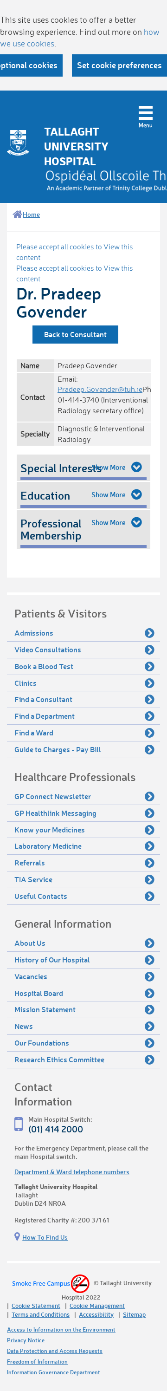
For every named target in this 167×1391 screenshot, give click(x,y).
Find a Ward (33, 732)
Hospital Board (38, 993)
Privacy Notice (26, 1340)
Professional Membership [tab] (51, 529)
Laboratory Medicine (48, 846)
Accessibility (96, 1314)
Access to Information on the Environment (61, 1329)
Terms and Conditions (41, 1314)
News (23, 1026)
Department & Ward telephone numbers (71, 1171)
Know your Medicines (49, 829)
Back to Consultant (75, 334)
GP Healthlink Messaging (55, 813)
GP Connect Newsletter (52, 796)
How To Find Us (45, 1237)
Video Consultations (47, 649)
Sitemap (134, 1314)
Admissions (33, 632)
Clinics (25, 683)
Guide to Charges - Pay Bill (57, 749)
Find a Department (44, 716)
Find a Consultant (43, 699)
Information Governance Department (53, 1372)
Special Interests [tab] (61, 468)
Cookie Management (97, 1305)
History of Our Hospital (52, 959)
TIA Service (33, 879)
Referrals (29, 862)
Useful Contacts (40, 896)
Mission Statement (45, 1009)
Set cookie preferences (119, 65)
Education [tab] (45, 495)
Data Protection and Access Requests (55, 1350)
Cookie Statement (36, 1305)
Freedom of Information (37, 1361)
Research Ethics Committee (59, 1059)
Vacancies (30, 976)
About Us (29, 943)
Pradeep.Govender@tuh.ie (100, 389)
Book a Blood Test (43, 666)
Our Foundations (41, 1042)
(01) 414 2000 (55, 1129)
